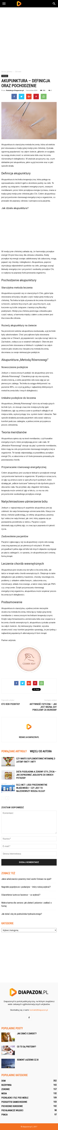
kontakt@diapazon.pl (39, 1010)
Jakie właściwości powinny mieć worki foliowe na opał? (26, 879)
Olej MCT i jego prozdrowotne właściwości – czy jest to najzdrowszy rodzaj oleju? (31, 788)
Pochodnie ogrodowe (12, 1106)
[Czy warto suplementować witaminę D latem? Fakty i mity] (8, 761)
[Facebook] (29, 1017)
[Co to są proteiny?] (8, 1050)
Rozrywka (6, 1085)
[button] (54, 3)
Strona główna (6, 71)
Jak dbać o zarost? (27, 1033)
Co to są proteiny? (26, 1046)
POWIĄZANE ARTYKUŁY (14, 751)
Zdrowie (4, 76)
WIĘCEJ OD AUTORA (41, 751)
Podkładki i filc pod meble (14, 1097)
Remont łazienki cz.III (27, 1059)
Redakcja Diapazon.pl (15, 90)
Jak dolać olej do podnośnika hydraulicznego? (21, 914)
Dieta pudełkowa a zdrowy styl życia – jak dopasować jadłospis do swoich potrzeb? (36, 774)
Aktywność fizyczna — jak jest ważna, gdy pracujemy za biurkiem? (43, 707)
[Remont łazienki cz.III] (8, 1063)
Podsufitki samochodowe (14, 1102)
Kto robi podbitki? (10, 704)
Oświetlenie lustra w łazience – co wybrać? (20, 894)
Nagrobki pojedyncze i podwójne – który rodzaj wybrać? (26, 886)
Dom (3, 1080)
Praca (4, 1114)
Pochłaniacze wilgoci (12, 1110)
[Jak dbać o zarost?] (8, 1037)
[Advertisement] (29, 38)
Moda (4, 1093)
